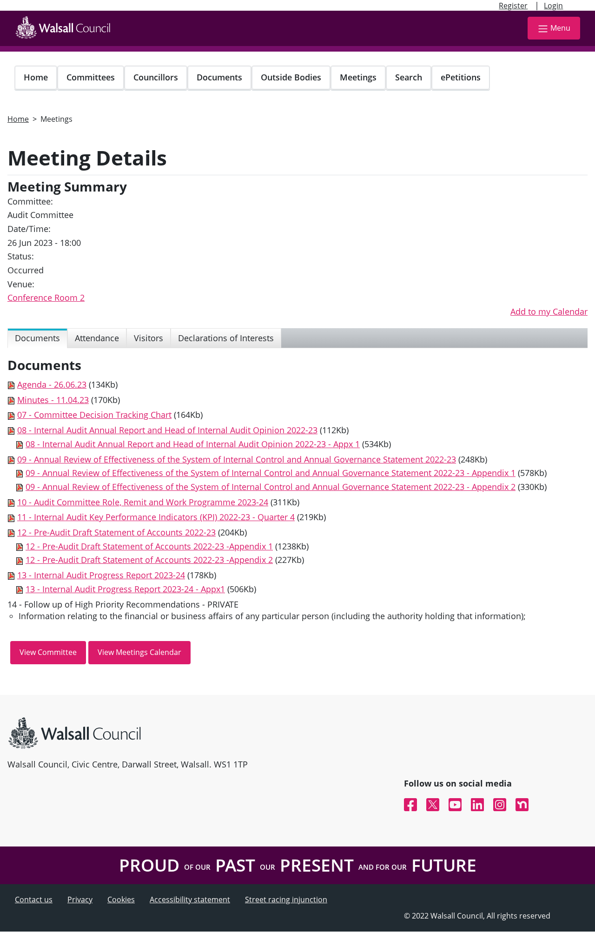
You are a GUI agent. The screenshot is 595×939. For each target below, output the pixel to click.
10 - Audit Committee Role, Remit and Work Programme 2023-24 (142, 502)
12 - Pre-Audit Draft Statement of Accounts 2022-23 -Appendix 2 (149, 559)
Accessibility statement (190, 899)
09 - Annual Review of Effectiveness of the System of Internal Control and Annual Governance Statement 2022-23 (236, 459)
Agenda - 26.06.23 (51, 384)
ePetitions (461, 77)
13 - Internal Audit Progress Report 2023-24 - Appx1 (125, 589)
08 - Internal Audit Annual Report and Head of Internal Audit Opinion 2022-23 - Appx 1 (193, 444)
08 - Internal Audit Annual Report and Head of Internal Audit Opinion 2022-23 (167, 430)
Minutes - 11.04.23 (53, 399)
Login (553, 5)
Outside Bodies (291, 77)
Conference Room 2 (46, 297)
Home (36, 77)
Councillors (155, 77)
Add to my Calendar (549, 311)
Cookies (121, 899)
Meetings (358, 77)
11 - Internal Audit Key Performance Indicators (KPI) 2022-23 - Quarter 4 (156, 516)
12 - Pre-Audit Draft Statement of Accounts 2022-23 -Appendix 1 (149, 546)
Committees (90, 77)
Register (513, 5)
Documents (219, 77)
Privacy (80, 899)
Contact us (34, 899)
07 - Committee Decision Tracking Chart (94, 414)
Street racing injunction (286, 899)
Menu (560, 28)
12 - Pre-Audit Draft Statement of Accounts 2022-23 (116, 532)
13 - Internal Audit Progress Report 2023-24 (101, 575)
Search (408, 77)
